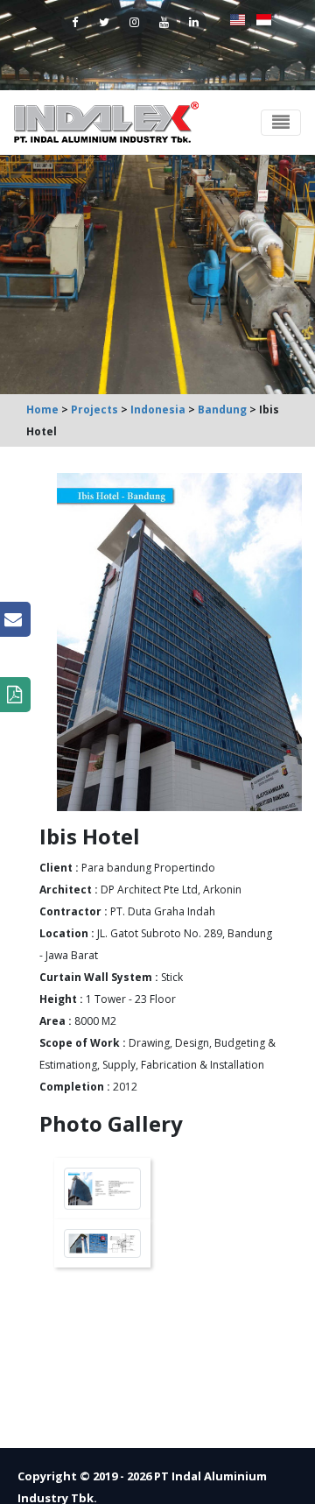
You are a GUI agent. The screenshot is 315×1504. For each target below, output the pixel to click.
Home (42, 409)
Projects (94, 409)
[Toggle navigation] (281, 122)
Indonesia (158, 409)
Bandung (222, 409)
